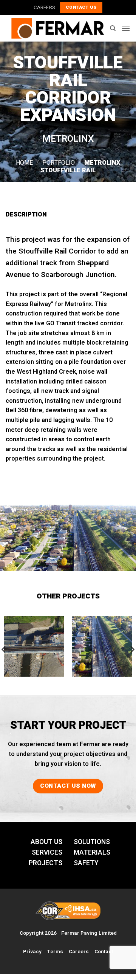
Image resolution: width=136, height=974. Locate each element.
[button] (125, 28)
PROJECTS (45, 863)
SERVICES (47, 852)
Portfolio (58, 162)
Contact (103, 951)
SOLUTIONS (92, 842)
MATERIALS (92, 852)
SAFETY (86, 863)
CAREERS (44, 7)
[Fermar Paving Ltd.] (57, 28)
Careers (79, 951)
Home (24, 162)
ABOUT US (46, 842)
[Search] (113, 28)
